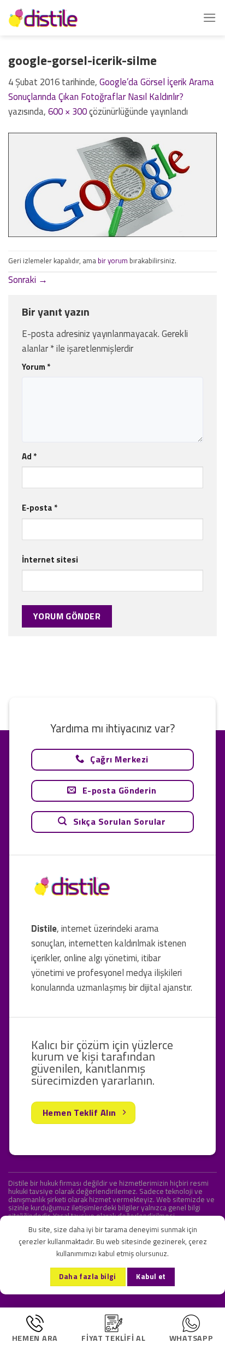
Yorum (36, 366)
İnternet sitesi (50, 559)
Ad (29, 456)
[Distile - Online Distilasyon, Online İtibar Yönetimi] (62, 18)
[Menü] (210, 18)
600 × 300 (67, 111)
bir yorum (113, 260)
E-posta (39, 507)
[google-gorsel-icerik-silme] (112, 184)
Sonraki (28, 280)
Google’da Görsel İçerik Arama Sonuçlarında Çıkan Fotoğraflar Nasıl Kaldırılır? (111, 89)
